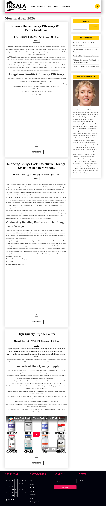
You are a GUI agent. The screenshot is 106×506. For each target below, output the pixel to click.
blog (36, 345)
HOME (36, 41)
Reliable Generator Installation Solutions (86, 66)
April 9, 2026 (20, 341)
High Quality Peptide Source (36, 334)
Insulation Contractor (13, 197)
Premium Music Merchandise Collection (86, 56)
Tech (31, 498)
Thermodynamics (11, 218)
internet (32, 491)
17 (19, 489)
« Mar (7, 503)
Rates (56, 6)
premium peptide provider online (20, 348)
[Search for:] (65, 481)
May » (12, 503)
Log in (81, 480)
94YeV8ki (33, 37)
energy (62, 67)
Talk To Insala (65, 6)
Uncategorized (34, 502)
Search (86, 21)
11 (22, 486)
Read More (35, 151)
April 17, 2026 (21, 37)
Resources (33, 495)
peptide (20, 404)
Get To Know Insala (44, 6)
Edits (33, 6)
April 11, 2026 (20, 175)
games (32, 484)
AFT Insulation (12, 57)
